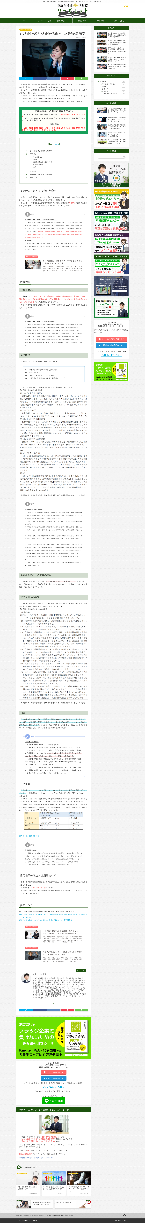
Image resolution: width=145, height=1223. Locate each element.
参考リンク (34, 178)
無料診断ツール (63, 21)
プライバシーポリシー (24, 1220)
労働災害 (113, 91)
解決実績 (100, 21)
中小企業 (33, 172)
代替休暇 (33, 154)
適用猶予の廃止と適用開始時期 (41, 175)
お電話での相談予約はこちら (112, 345)
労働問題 (112, 82)
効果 (34, 167)
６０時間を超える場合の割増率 (41, 151)
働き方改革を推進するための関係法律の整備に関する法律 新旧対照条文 (46, 920)
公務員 (113, 86)
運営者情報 (82, 21)
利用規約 (35, 1220)
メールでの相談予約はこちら (112, 339)
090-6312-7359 (54, 1086)
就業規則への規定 (39, 164)
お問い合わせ (119, 21)
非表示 (57, 144)
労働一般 (113, 89)
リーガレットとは (44, 21)
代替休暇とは (37, 157)
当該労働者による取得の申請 (42, 162)
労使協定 (36, 159)
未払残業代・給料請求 (25, 29)
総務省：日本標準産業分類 (29, 836)
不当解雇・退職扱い (113, 84)
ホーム (25, 21)
